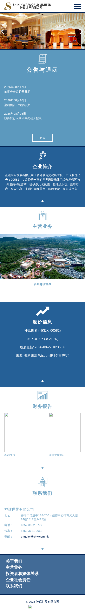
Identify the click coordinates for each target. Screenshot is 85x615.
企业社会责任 (18, 580)
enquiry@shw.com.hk (35, 536)
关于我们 (14, 561)
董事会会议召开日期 (17, 91)
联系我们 (14, 586)
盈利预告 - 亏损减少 (17, 105)
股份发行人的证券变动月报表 (23, 118)
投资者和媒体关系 (22, 573)
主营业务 (14, 567)
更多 (42, 138)
